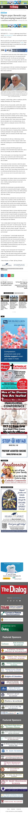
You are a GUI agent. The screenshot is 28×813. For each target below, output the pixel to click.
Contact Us (19, 809)
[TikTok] (14, 600)
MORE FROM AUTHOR (19, 293)
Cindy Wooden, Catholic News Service (9, 20)
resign (21, 42)
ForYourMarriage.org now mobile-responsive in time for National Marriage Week (21, 285)
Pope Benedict (4, 269)
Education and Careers (5, 301)
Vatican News (6, 10)
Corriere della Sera (8, 268)
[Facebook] (2, 275)
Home (2, 10)
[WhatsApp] (12, 275)
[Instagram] (11, 600)
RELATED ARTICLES (8, 293)
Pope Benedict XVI (8, 35)
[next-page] (15, 312)
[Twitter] (5, 275)
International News (13, 301)
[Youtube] (20, 600)
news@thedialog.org (16, 597)
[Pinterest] (9, 275)
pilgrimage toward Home (18, 268)
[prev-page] (13, 312)
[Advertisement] (14, 547)
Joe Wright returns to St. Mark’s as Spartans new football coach (7, 283)
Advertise (13, 809)
